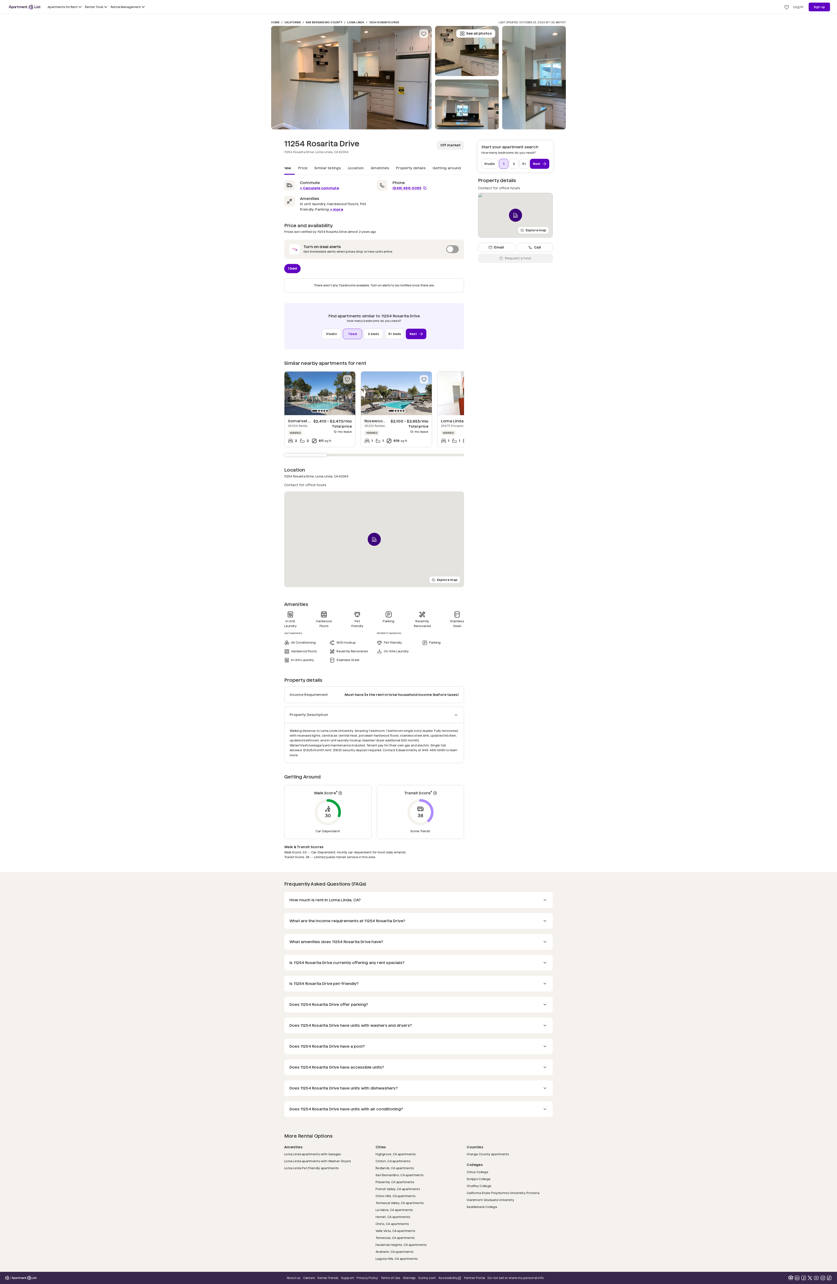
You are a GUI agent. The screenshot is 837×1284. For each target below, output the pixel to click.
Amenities (380, 168)
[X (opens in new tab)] (810, 1278)
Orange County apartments (488, 1154)
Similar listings (327, 168)
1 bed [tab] (292, 268)
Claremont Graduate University (490, 1200)
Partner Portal (474, 1278)
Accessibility (450, 1278)
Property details (411, 168)
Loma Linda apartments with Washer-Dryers (317, 1161)
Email (499, 247)
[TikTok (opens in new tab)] (829, 1278)
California (292, 22)
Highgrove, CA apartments (396, 1154)
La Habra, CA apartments (394, 1210)
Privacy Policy (367, 1278)
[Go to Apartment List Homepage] (24, 7)
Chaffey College (479, 1186)
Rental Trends (328, 1278)
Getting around (447, 168)
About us (294, 1278)
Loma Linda (355, 22)
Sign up (819, 7)
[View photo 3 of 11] (467, 51)
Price (303, 168)
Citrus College (477, 1172)
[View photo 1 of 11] (351, 77)
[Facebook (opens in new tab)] (803, 1278)
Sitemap (409, 1278)
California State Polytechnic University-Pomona (503, 1193)
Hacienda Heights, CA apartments (401, 1245)
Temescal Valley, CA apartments (400, 1203)
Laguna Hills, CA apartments (397, 1258)
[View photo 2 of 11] (467, 105)
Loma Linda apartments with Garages (312, 1154)
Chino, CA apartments (392, 1224)
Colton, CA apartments (393, 1161)
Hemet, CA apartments (393, 1217)
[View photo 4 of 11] (534, 77)
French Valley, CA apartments (398, 1189)
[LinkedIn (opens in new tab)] (797, 1278)
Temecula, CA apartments (395, 1238)
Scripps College (478, 1179)
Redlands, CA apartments (395, 1168)
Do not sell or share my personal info (516, 1278)
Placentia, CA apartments (395, 1182)
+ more (336, 209)
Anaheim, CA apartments (394, 1252)
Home (275, 22)
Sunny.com (427, 1278)
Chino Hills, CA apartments (395, 1196)
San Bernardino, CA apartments (400, 1175)
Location (356, 168)
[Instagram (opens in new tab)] (822, 1278)
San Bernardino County (324, 22)
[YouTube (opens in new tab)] (816, 1278)
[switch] (374, 249)
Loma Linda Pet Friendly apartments (311, 1168)
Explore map (447, 579)
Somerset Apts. (303, 421)
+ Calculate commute (319, 188)
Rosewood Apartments (387, 421)
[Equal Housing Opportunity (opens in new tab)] (790, 1278)
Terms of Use (390, 1278)
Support (347, 1278)
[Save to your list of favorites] (423, 33)
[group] (319, 393)
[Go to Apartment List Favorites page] (786, 7)
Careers (309, 1278)
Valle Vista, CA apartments (395, 1231)
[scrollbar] (374, 455)
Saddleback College (482, 1207)
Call (537, 247)
